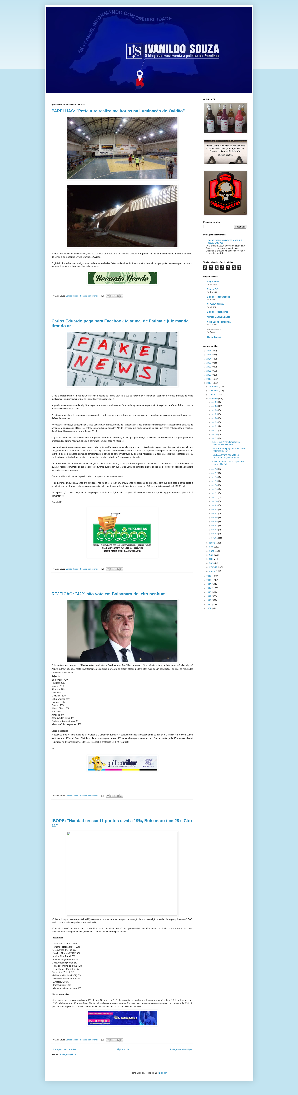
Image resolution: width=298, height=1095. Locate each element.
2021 (209, 371)
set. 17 (214, 473)
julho (211, 547)
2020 (209, 375)
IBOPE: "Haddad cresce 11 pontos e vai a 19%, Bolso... (228, 462)
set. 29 (214, 402)
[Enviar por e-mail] (108, 296)
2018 (209, 383)
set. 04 (214, 525)
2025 (209, 354)
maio (211, 555)
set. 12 (214, 493)
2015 (209, 584)
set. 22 (214, 426)
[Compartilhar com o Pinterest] (121, 296)
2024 (209, 359)
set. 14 (214, 485)
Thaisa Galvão (214, 337)
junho (212, 551)
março (212, 563)
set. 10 (214, 501)
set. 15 (214, 481)
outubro (213, 394)
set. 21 (214, 430)
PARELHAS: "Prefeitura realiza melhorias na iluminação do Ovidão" (118, 111)
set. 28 (214, 406)
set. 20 (214, 434)
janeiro (212, 571)
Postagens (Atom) (68, 1054)
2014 (209, 588)
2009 (209, 608)
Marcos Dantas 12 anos (218, 317)
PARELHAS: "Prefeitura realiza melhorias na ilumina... (225, 443)
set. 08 (214, 509)
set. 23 (214, 422)
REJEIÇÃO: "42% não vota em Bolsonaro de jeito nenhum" (109, 594)
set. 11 (214, 497)
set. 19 (214, 438)
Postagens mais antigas (181, 1049)
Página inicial (123, 1049)
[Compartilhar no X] (114, 296)
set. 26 (214, 410)
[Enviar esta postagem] (102, 296)
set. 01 (214, 538)
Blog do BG (212, 289)
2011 (209, 600)
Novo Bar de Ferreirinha (219, 322)
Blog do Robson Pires (217, 312)
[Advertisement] (122, 309)
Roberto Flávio (214, 329)
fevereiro (213, 567)
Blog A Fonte (213, 281)
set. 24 (214, 418)
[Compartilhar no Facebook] (118, 296)
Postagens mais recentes (64, 1049)
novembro (214, 390)
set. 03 (214, 530)
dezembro (214, 386)
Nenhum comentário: (89, 296)
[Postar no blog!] (111, 296)
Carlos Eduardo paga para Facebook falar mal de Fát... (228, 449)
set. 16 (214, 477)
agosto (212, 543)
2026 (209, 351)
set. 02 (214, 533)
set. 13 (214, 489)
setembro (213, 398)
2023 (209, 363)
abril (211, 559)
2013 (209, 592)
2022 (209, 367)
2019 (209, 379)
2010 (209, 604)
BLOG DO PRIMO (215, 304)
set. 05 (214, 521)
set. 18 (214, 469)
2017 (209, 576)
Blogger (162, 1073)
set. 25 (214, 414)
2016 (209, 580)
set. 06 (214, 517)
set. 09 (214, 505)
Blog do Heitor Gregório (218, 297)
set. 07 (214, 513)
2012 (209, 596)
